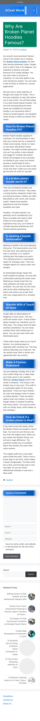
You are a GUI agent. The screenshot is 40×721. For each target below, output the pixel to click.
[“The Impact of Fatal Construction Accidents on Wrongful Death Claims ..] (32, 621)
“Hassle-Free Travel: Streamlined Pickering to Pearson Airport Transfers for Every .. (15, 610)
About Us (7, 703)
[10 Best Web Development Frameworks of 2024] (32, 634)
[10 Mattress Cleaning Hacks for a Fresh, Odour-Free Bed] (32, 680)
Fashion (9, 480)
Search (6, 570)
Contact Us (8, 700)
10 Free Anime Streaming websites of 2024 (11, 663)
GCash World (14, 10)
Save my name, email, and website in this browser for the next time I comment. (21, 547)
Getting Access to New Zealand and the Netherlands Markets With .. (15, 598)
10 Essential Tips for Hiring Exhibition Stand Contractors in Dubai (12, 647)
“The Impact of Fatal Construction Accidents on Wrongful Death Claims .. (15, 623)
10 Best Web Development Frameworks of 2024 (15, 634)
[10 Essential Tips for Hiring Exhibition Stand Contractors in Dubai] (27, 647)
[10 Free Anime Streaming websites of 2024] (27, 666)
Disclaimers (8, 696)
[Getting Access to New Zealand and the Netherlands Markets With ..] (32, 596)
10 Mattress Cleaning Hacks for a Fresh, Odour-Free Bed (15, 680)
